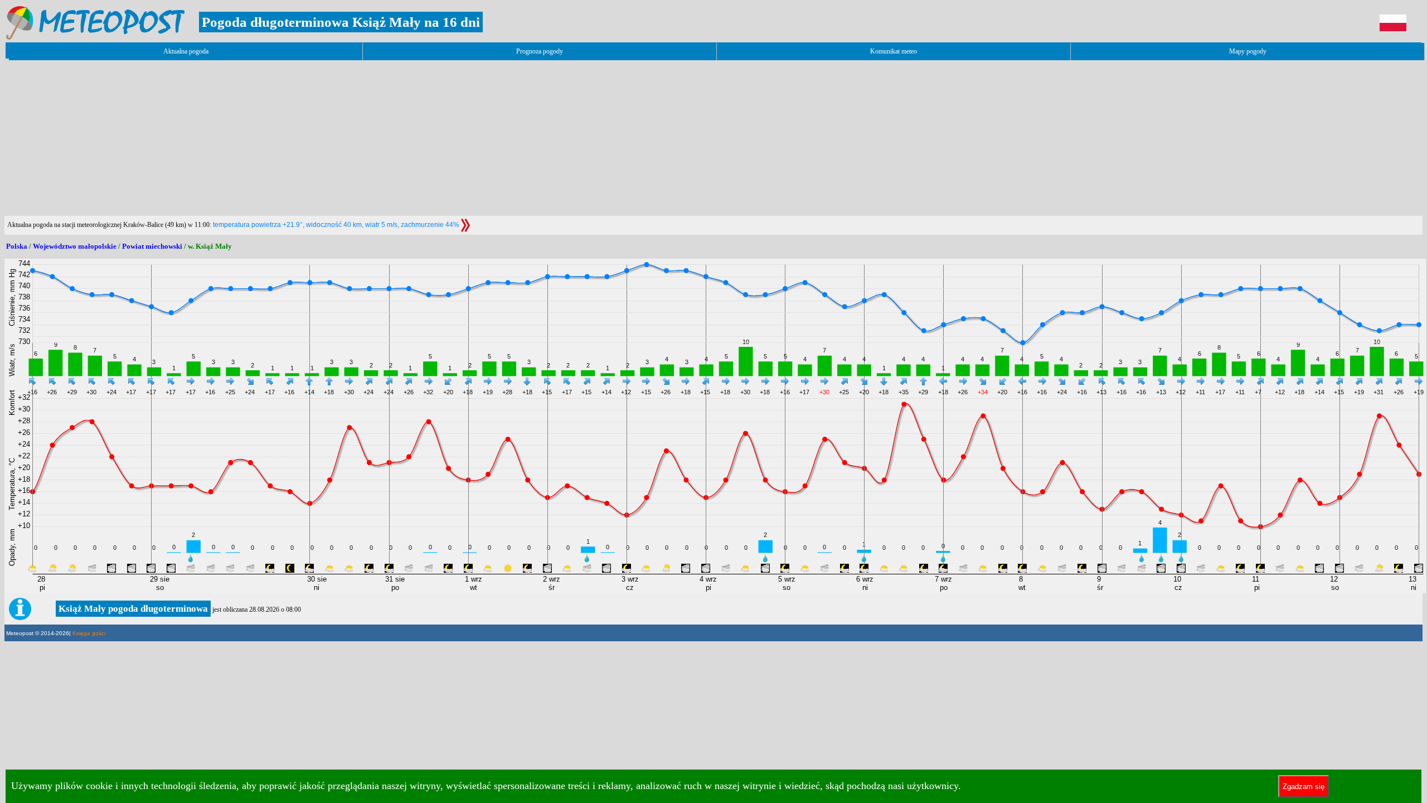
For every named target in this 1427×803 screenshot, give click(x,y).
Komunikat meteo (893, 51)
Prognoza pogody (539, 51)
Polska (16, 246)
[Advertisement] (207, 138)
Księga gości (88, 633)
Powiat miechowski (152, 246)
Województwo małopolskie (75, 246)
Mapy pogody (1247, 51)
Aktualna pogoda (185, 51)
